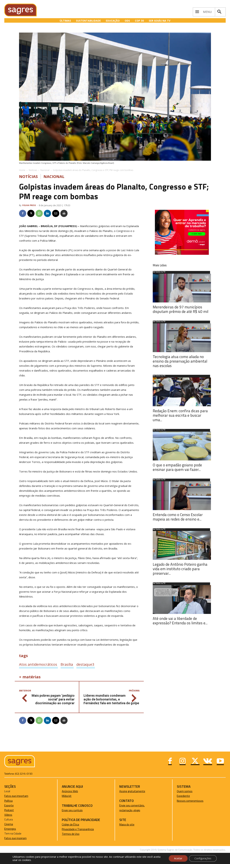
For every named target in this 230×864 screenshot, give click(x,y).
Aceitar (178, 858)
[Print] (64, 213)
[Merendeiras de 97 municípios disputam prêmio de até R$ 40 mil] (182, 288)
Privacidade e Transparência (78, 829)
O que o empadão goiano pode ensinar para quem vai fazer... (177, 467)
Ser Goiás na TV (159, 272)
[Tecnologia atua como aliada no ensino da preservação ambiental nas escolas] (182, 337)
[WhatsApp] (39, 213)
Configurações (202, 858)
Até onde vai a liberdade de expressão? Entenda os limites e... (180, 621)
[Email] (55, 213)
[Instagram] (182, 761)
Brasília (67, 664)
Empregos (10, 829)
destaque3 (85, 664)
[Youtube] (220, 761)
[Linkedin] (47, 213)
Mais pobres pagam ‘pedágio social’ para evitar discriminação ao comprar (53, 699)
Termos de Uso (70, 834)
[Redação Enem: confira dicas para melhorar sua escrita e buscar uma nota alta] (182, 391)
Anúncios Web (70, 791)
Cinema (8, 824)
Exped (180, 796)
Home (22, 170)
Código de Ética (70, 824)
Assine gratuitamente (132, 791)
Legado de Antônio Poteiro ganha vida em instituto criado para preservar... (180, 568)
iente (187, 796)
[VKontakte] (207, 761)
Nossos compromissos (190, 801)
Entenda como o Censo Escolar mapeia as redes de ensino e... (178, 517)
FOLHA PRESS (29, 205)
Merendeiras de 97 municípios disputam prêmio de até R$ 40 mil (180, 309)
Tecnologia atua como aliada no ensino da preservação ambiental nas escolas (180, 361)
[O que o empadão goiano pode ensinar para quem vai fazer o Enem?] (182, 446)
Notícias (33, 170)
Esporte (9, 805)
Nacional (44, 170)
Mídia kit (67, 796)
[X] (30, 213)
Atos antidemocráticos (38, 664)
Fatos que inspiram (15, 838)
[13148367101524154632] (182, 253)
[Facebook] (22, 213)
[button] (219, 12)
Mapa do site (126, 824)
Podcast (9, 810)
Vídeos (8, 815)
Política (8, 801)
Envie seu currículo (72, 810)
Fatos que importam (16, 796)
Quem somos (184, 791)
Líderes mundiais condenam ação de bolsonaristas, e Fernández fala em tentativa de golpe (111, 699)
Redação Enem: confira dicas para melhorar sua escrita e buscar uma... (180, 415)
